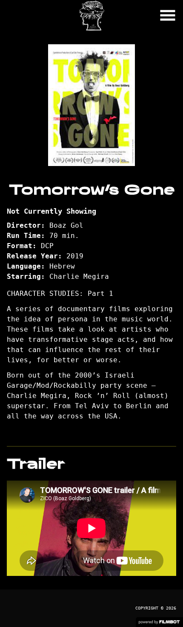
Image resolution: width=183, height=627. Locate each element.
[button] (168, 15)
